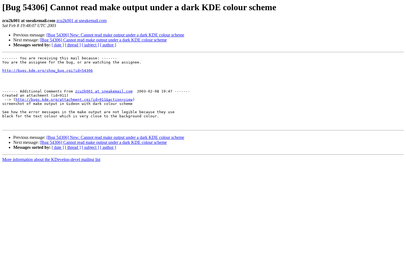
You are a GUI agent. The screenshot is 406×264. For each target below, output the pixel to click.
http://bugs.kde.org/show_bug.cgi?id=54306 (47, 70)
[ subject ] (90, 45)
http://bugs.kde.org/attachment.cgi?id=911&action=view (74, 99)
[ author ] (108, 45)
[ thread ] (73, 45)
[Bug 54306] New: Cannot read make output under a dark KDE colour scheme (115, 35)
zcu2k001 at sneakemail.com (81, 20)
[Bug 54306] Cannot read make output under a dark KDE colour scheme (103, 40)
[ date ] (58, 45)
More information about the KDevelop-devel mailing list (51, 159)
